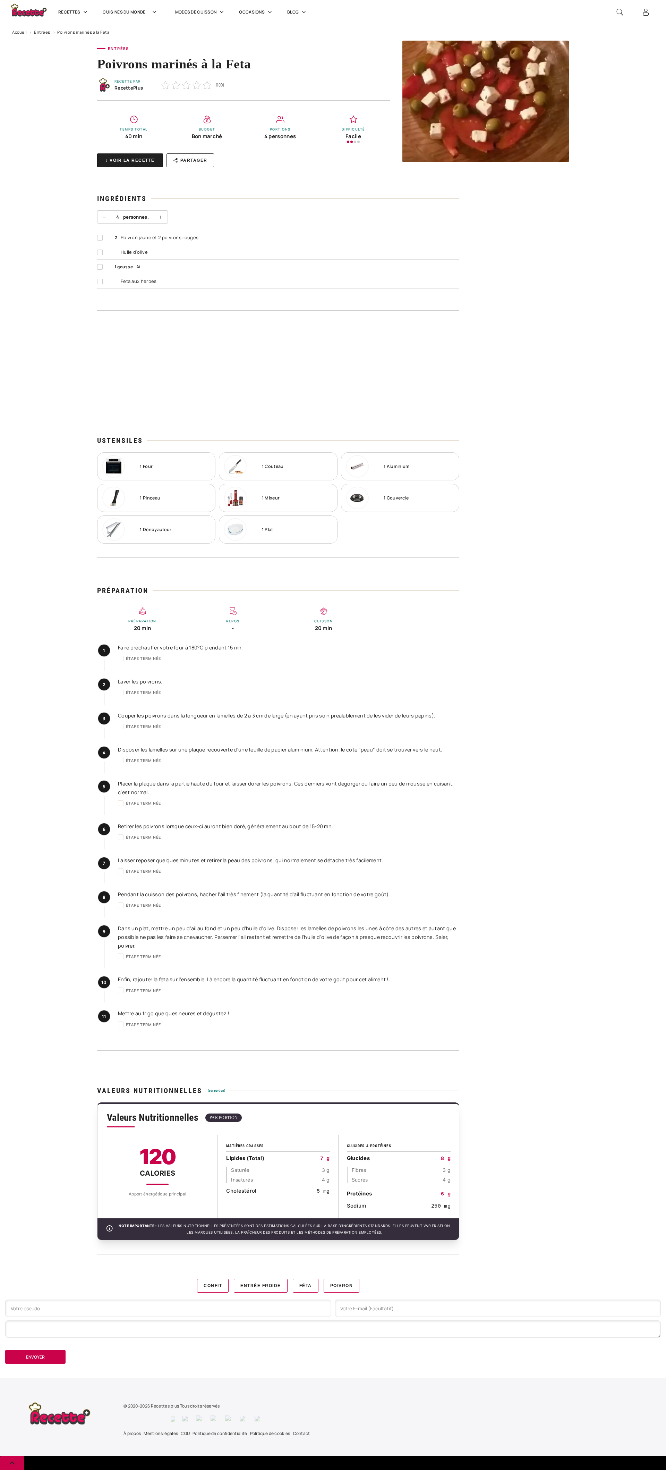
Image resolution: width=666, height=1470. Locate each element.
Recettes (69, 12)
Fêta (305, 1286)
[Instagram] (200, 1419)
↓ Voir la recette (130, 160)
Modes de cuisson (196, 12)
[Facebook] (173, 1419)
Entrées (42, 32)
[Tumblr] (229, 1419)
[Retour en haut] (12, 1463)
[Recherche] (620, 12)
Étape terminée (143, 658)
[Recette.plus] (32, 12)
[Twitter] (185, 1419)
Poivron (341, 1286)
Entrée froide (260, 1286)
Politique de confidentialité (220, 1433)
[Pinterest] (214, 1419)
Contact (301, 1433)
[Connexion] (646, 12)
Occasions (252, 12)
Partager (193, 160)
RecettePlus (128, 88)
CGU (185, 1433)
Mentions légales (161, 1433)
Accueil (19, 32)
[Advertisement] (278, 373)
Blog (293, 12)
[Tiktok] (259, 1419)
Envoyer (35, 1357)
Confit (213, 1286)
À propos (132, 1433)
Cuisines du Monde (124, 12)
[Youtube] (244, 1419)
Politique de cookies (270, 1433)
